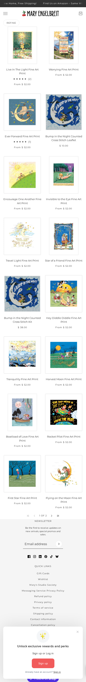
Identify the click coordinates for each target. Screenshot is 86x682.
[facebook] (29, 556)
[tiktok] (51, 556)
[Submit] (58, 544)
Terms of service (43, 607)
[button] (51, 516)
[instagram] (34, 556)
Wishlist (43, 579)
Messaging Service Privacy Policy (43, 590)
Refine (11, 22)
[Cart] (80, 13)
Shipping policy (43, 613)
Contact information (43, 619)
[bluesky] (57, 556)
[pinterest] (46, 556)
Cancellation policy (43, 625)
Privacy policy (43, 602)
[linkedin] (40, 556)
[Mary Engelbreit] (43, 13)
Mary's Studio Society (43, 584)
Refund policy (43, 596)
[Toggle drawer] (5, 13)
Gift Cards (43, 573)
